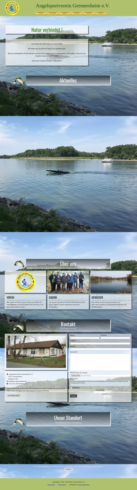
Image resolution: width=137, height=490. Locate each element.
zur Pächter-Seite (13, 395)
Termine (76, 13)
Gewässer (52, 13)
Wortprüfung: (100, 390)
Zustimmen (76, 388)
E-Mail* (72, 341)
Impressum (51, 484)
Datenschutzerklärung (43, 466)
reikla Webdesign (83, 484)
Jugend (64, 13)
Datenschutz (62, 484)
